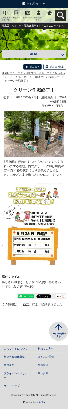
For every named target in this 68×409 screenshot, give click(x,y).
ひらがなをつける (36, 3)
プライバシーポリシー (16, 375)
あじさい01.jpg (12, 282)
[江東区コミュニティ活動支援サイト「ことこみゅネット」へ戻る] (50, 12)
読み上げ (34, 66)
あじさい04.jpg (23, 286)
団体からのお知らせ (47, 76)
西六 (60, 106)
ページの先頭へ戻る (58, 335)
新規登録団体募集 (14, 356)
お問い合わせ (27, 19)
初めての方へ (46, 348)
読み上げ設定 (57, 66)
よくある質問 (46, 356)
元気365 (40, 402)
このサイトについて (5, 19)
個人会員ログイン (38, 19)
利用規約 (9, 364)
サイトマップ (12, 385)
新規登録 (16, 18)
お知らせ (21, 76)
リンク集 (43, 373)
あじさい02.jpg (35, 282)
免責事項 (43, 364)
